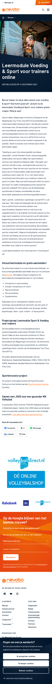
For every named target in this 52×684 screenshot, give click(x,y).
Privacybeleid (41, 564)
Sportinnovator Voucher (39, 384)
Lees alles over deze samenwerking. (27, 414)
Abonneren (11, 557)
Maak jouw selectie (11, 541)
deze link (8, 275)
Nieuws (11, 17)
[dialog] (26, 661)
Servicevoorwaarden (9, 567)
